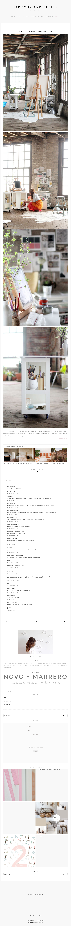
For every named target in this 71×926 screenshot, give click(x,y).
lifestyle (7, 708)
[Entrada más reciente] (6, 622)
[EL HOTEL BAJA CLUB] (59, 455)
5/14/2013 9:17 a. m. (12, 507)
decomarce (11, 602)
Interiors (49, 16)
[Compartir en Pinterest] (38, 471)
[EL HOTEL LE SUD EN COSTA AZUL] (43, 455)
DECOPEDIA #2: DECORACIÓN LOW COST (49, 769)
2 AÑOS (41, 836)
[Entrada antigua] (64, 622)
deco (5, 697)
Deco (42, 16)
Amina (9, 547)
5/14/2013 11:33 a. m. (12, 521)
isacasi (9, 588)
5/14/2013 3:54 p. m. (12, 535)
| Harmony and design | (14, 531)
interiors (40, 469)
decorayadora (11, 524)
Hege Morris (11, 595)
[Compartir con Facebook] (36, 471)
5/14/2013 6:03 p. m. (12, 552)
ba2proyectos (11, 510)
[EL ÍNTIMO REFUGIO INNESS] (11, 455)
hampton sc (11, 517)
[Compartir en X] (34, 471)
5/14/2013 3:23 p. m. (12, 528)
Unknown (10, 486)
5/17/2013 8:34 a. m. (12, 585)
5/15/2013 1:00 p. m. (12, 571)
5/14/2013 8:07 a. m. (12, 493)
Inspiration (35, 16)
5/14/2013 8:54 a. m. (12, 500)
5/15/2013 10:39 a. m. (13, 562)
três (8, 496)
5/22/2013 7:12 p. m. (12, 610)
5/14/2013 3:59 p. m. (12, 544)
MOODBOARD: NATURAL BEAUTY (24, 803)
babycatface (11, 574)
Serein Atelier (38, 922)
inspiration (8, 701)
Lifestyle (26, 16)
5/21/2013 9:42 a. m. (12, 599)
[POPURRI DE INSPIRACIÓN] (27, 455)
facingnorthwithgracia (14, 555)
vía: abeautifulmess (63, 438)
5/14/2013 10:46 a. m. (13, 514)
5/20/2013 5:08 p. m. (13, 592)
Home (13, 16)
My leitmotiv (11, 538)
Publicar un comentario (12, 613)
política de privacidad (35, 748)
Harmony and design (35, 7)
